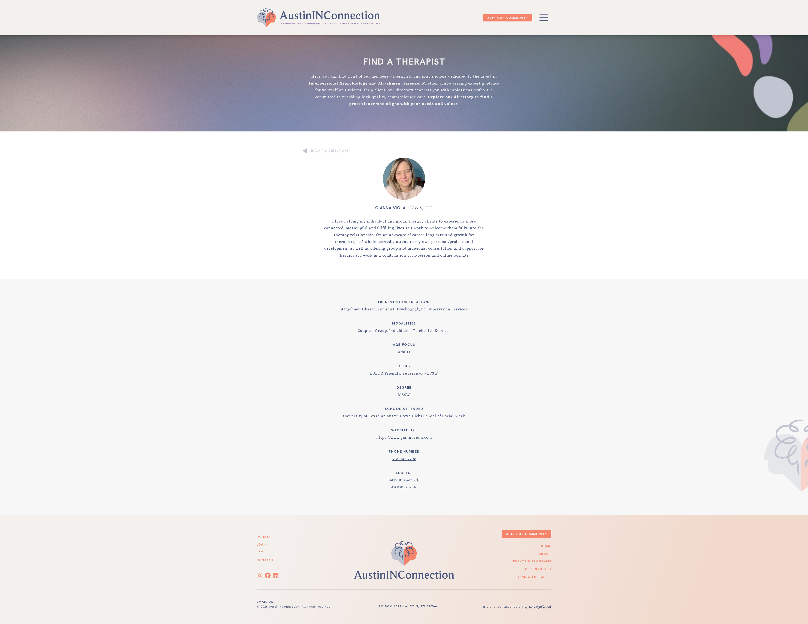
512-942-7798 (404, 459)
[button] (544, 17)
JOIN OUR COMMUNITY (507, 18)
